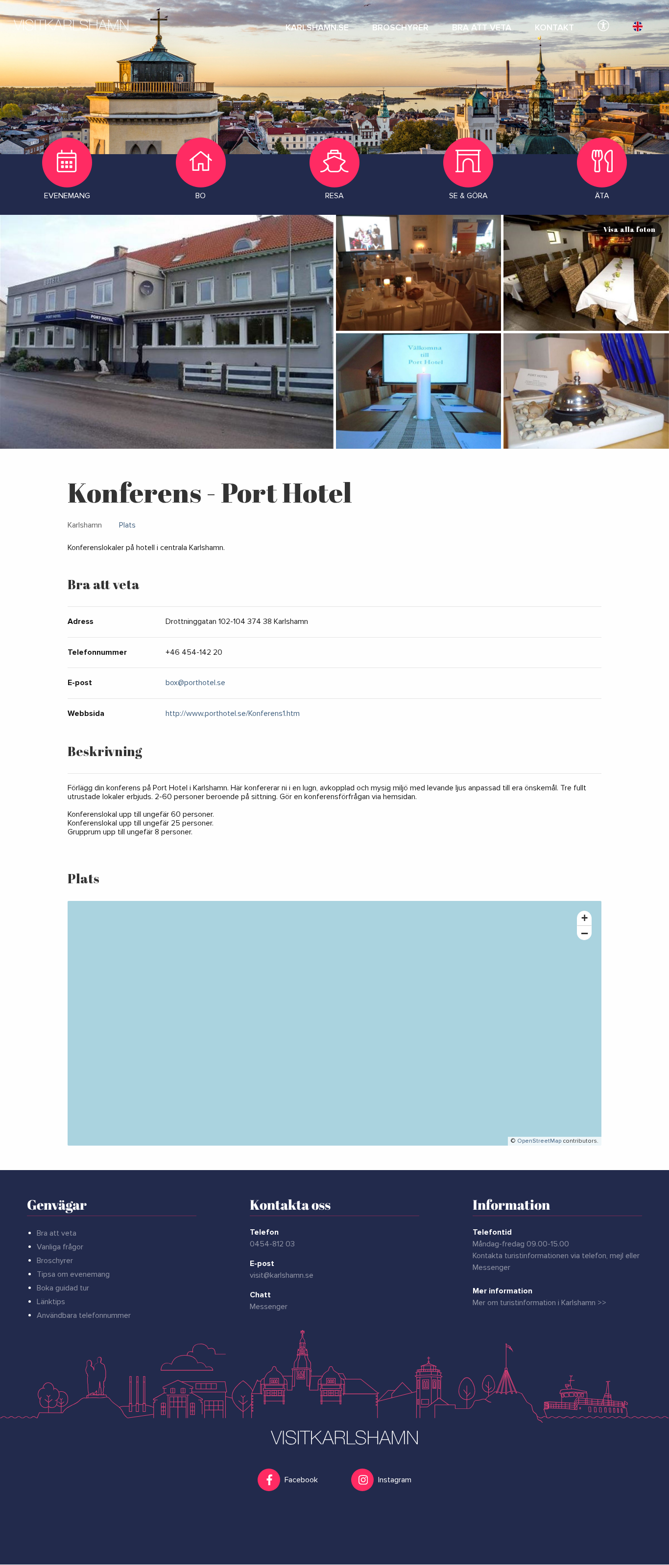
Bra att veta (56, 1233)
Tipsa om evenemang (73, 1274)
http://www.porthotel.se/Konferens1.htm (233, 713)
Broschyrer (55, 1261)
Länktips (51, 1302)
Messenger (268, 1307)
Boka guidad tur (63, 1288)
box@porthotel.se (195, 683)
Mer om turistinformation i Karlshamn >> (539, 1303)
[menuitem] (317, 24)
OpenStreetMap (539, 1141)
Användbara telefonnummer (84, 1315)
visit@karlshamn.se (281, 1275)
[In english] (637, 24)
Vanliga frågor (60, 1247)
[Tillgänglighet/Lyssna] (603, 24)
